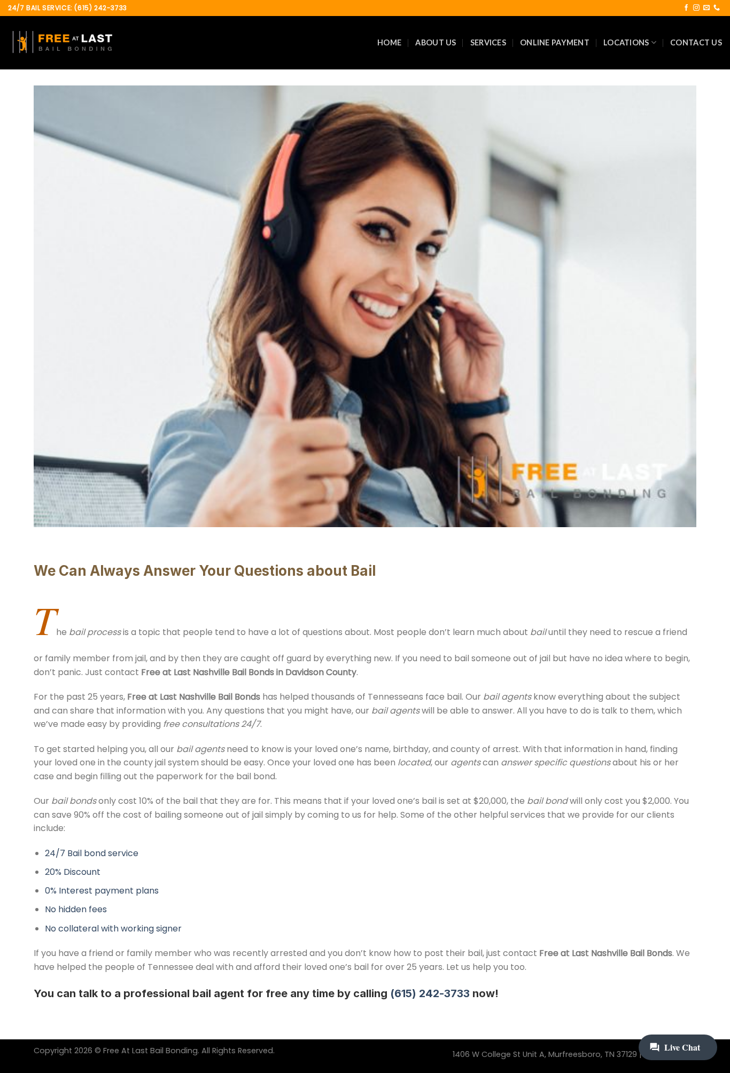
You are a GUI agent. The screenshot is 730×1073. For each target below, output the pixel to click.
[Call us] (716, 8)
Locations (626, 42)
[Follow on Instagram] (696, 8)
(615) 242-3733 (430, 993)
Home (389, 42)
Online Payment (554, 42)
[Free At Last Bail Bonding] (61, 42)
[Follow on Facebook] (686, 8)
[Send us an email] (706, 8)
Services (488, 42)
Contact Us (696, 42)
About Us (435, 42)
